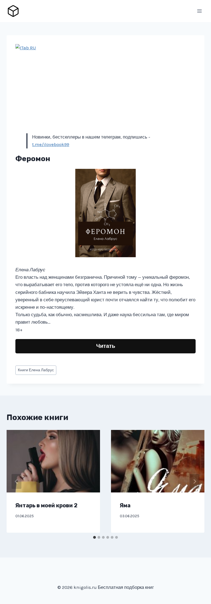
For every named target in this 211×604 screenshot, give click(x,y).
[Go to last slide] (16, 481)
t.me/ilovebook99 (50, 144)
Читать (105, 346)
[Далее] (194, 481)
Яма (125, 505)
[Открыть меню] (199, 11)
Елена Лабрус (36, 370)
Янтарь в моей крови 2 (46, 505)
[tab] (94, 537)
